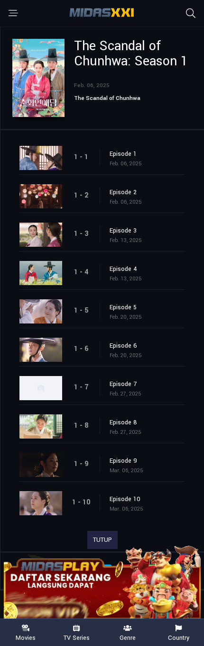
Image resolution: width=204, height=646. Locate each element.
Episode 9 (123, 461)
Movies (26, 637)
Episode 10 (125, 499)
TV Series (77, 637)
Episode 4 (123, 269)
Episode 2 (123, 192)
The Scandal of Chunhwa (107, 98)
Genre (128, 637)
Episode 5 (123, 307)
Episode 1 (123, 154)
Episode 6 (123, 345)
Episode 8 (123, 422)
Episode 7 (123, 384)
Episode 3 (123, 230)
